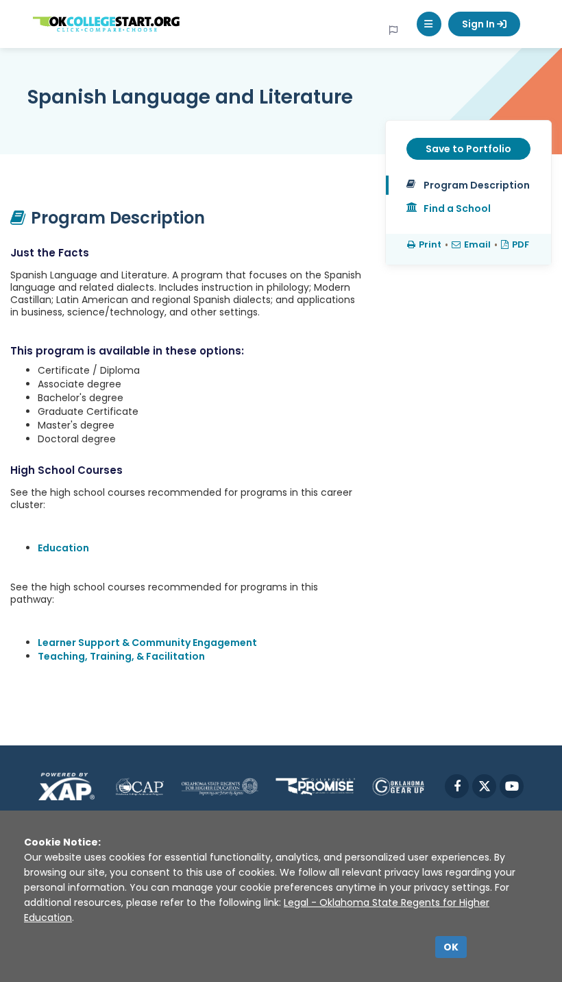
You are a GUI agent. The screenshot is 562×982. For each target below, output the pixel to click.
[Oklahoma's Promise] (315, 786)
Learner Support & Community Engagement (147, 642)
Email (477, 244)
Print (430, 244)
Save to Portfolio (468, 149)
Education (63, 548)
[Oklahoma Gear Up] (398, 786)
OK (451, 947)
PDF (520, 244)
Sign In (479, 24)
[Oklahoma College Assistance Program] (139, 786)
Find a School (457, 208)
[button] (429, 24)
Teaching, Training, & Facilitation (121, 656)
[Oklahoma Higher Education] (219, 786)
